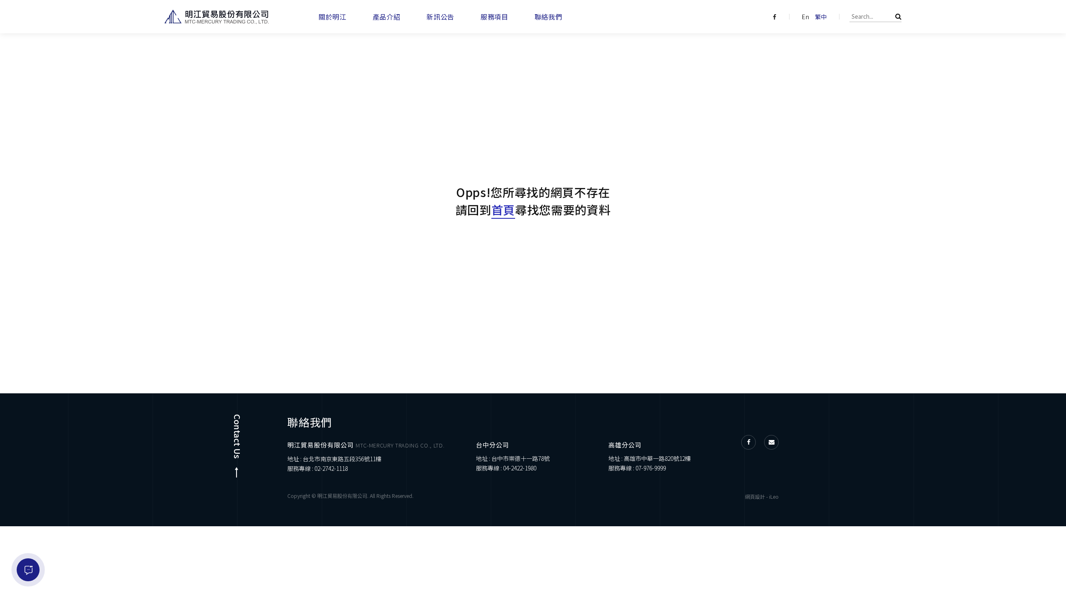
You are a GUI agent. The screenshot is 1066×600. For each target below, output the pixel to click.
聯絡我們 (549, 17)
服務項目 (494, 17)
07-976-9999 (650, 468)
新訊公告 (440, 17)
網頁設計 (755, 496)
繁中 (821, 16)
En (805, 16)
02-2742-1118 (331, 468)
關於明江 (332, 17)
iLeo (774, 496)
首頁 (503, 209)
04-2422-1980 (519, 468)
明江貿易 (216, 17)
